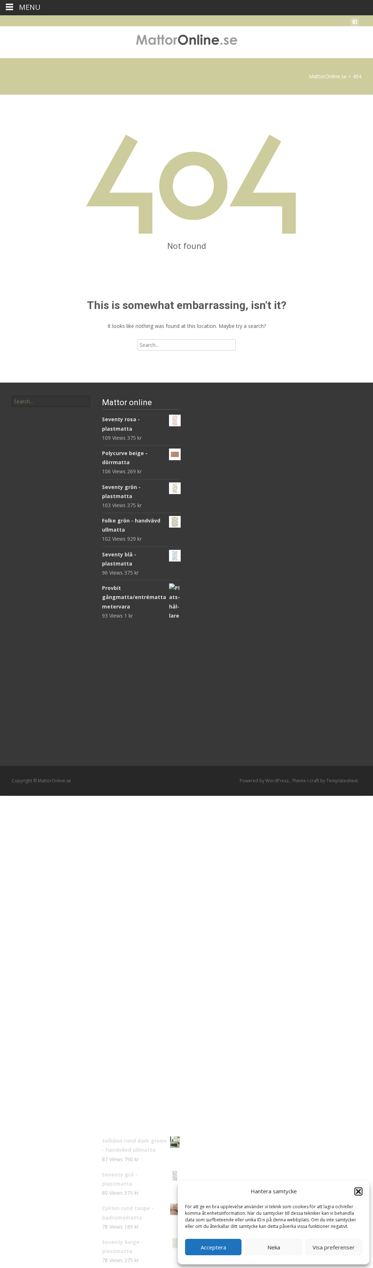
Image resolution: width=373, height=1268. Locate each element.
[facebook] (354, 23)
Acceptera (213, 1247)
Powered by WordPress (265, 781)
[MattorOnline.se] (186, 40)
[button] (358, 1191)
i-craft (313, 781)
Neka (273, 1247)
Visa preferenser (334, 1247)
